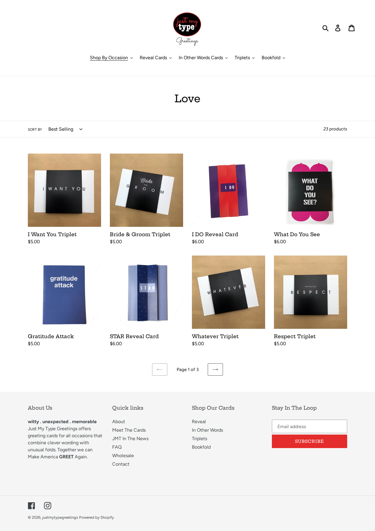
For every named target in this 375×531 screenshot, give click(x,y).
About (118, 421)
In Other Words (207, 430)
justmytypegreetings (60, 517)
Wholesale (123, 455)
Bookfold (201, 447)
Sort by (35, 129)
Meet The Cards (129, 430)
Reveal (199, 421)
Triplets (199, 438)
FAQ (117, 447)
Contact (120, 464)
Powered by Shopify (96, 517)
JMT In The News (130, 438)
